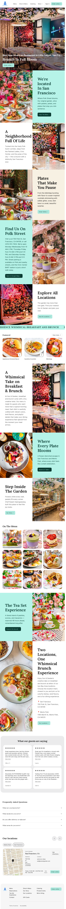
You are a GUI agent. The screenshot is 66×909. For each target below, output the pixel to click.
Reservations (13, 891)
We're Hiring (40, 893)
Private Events (41, 891)
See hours (45, 871)
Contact (11, 897)
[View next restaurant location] (59, 838)
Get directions (55, 853)
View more (8, 759)
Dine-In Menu (23, 4)
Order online (55, 872)
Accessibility (23, 905)
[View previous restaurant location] (54, 838)
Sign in (47, 4)
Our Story (26, 891)
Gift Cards (26, 897)
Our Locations (27, 893)
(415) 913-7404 (41, 859)
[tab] (7, 845)
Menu (15, 4)
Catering (32, 4)
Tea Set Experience (12, 894)
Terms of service (13, 905)
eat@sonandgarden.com (43, 861)
